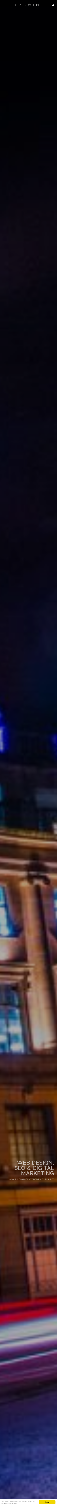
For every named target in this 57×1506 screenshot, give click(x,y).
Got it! (47, 1502)
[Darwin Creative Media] (26, 5)
